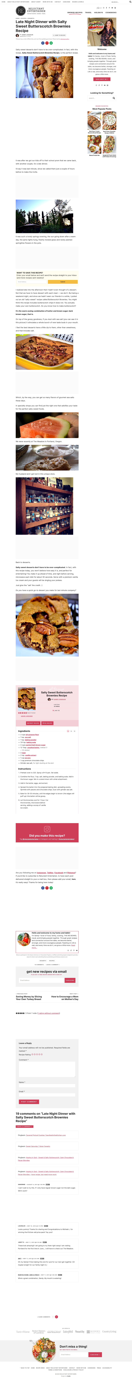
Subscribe (66, 2)
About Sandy (36, 2)
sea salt (28, 737)
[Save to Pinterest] (47, 43)
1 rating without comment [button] (48, 1013)
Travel (88, 12)
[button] (19, 713)
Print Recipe (34, 723)
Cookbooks (111, 12)
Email (22, 1091)
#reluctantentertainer (66, 839)
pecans (28, 758)
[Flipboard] (115, 8)
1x (68, 731)
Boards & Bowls (78, 2)
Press (99, 1368)
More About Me (101, 79)
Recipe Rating (25, 1055)
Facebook (58, 873)
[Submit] (114, 98)
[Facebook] (106, 8)
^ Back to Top (25, 1368)
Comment (24, 1060)
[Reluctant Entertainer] (31, 11)
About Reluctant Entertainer (18, 2)
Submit (63, 282)
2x (71, 731)
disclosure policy (65, 39)
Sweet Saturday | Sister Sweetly (38, 1146)
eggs (24, 753)
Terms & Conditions (55, 1370)
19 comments (39, 964)
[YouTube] (112, 8)
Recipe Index (40, 1368)
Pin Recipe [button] (48, 723)
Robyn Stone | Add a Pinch (28, 1275)
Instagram (41, 873)
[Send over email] (51, 43)
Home (3, 2)
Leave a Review (27, 716)
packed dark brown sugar (35, 745)
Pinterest (71, 873)
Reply (47, 1184)
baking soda (31, 742)
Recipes (23, 18)
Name (22, 1082)
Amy (19, 1258)
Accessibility (107, 1368)
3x (74, 731)
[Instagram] (103, 8)
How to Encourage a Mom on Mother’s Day (64, 996)
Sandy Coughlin (27, 34)
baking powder (30, 740)
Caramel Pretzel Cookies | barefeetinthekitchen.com (46, 1135)
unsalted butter (33, 748)
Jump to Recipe (60, 35)
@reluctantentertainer (31, 839)
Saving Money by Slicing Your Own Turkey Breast (29, 996)
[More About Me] (102, 32)
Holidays (98, 12)
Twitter (50, 873)
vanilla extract (30, 755)
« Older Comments (43, 1317)
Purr (68, 1376)
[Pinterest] (109, 8)
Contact (58, 2)
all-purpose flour (32, 735)
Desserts (31, 18)
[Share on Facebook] (43, 43)
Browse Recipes (75, 12)
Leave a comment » (53, 964)
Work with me (48, 2)
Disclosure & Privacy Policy (73, 1370)
